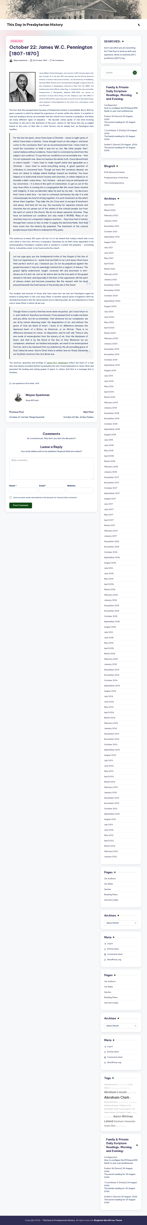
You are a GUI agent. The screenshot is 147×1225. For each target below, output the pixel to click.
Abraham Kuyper (124, 1102)
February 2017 (111, 530)
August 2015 (110, 627)
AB (110, 1088)
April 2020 (109, 327)
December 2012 (111, 798)
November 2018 (111, 418)
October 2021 (110, 231)
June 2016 (109, 573)
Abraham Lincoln (115, 1092)
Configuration (110, 105)
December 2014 (111, 669)
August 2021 (110, 242)
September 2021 (112, 237)
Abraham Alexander (124, 1121)
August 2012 (110, 819)
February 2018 (111, 466)
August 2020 (110, 306)
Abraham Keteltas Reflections (121, 1088)
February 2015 (111, 659)
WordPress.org (114, 959)
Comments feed (114, 954)
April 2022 (109, 204)
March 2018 (109, 461)
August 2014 (110, 691)
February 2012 (111, 851)
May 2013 (108, 771)
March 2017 (109, 525)
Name (13, 485)
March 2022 (110, 210)
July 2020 (108, 311)
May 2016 (108, 579)
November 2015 (111, 611)
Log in (110, 943)
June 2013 (109, 766)
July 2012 (108, 824)
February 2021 (111, 274)
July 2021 (108, 247)
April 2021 (109, 263)
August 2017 (110, 498)
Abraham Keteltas (111, 1105)
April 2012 (109, 840)
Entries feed (113, 949)
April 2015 (109, 648)
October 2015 (110, 616)
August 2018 (110, 434)
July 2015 (108, 632)
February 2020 (111, 338)
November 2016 (111, 546)
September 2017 (112, 493)
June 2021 (109, 253)
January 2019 (110, 408)
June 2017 (109, 509)
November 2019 (111, 354)
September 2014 (112, 685)
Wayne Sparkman (37, 395)
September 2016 (112, 557)
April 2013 (109, 776)
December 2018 (111, 413)
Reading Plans (110, 894)
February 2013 (111, 787)
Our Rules (108, 884)
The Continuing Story (114, 183)
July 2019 (108, 375)
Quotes (107, 889)
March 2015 (109, 653)
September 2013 (112, 749)
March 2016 (109, 589)
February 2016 (111, 595)
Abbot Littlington (121, 1126)
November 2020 (112, 290)
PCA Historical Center (114, 172)
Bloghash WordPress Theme (108, 1220)
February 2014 (111, 723)
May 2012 (108, 835)
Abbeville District (111, 1085)
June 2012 (109, 830)
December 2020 (112, 285)
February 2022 (111, 215)
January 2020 (110, 343)
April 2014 (109, 712)
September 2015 (112, 621)
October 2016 (110, 552)
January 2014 (110, 728)
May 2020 (109, 322)
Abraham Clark (116, 1097)
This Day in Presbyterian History (35, 24)
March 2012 (109, 846)
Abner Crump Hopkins (122, 1109)
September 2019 (112, 365)
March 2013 (109, 782)
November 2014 (111, 675)
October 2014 (110, 680)
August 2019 (110, 370)
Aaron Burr (110, 1125)
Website (71, 485)
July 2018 (108, 440)
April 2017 (109, 520)
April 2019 (109, 392)
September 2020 (112, 301)
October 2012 (110, 808)
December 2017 (111, 477)
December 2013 (111, 734)
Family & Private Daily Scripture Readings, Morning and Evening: (119, 93)
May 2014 (108, 707)
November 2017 (111, 482)
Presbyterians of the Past (116, 177)
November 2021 (111, 226)
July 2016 (108, 568)
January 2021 (110, 279)
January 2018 (110, 472)
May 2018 (108, 450)
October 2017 (110, 488)
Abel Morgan (133, 1102)
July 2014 (108, 696)
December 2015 (111, 605)
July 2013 (108, 760)
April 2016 (109, 584)
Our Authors (110, 878)
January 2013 (110, 792)
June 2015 (109, 637)
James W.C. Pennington (57, 363)
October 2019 (16, 41)
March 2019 (109, 397)
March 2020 (110, 333)
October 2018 (110, 424)
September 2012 (112, 814)
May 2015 (108, 643)
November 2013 (111, 739)
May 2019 (108, 386)
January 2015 (110, 664)
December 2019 (111, 349)
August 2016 (110, 563)
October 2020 (111, 295)
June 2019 (109, 381)
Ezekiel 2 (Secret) (112, 144)
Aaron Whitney (122, 1085)
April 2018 (109, 456)
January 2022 (110, 221)
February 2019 (111, 402)
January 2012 (110, 856)
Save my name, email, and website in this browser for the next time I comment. (45, 497)
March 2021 (109, 269)
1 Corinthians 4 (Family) (115, 130)
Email (42, 485)
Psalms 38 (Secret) (113, 116)
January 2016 (110, 600)
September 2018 (112, 429)
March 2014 (109, 717)
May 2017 (108, 514)
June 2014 (109, 701)
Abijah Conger (131, 1092)
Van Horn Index (111, 900)
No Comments (58, 60)
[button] (32, 400)
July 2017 (108, 504)
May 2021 (108, 258)
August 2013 (110, 755)
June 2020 (109, 317)
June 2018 (109, 445)
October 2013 (110, 744)
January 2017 (110, 536)
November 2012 (111, 803)
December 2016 (111, 541)
